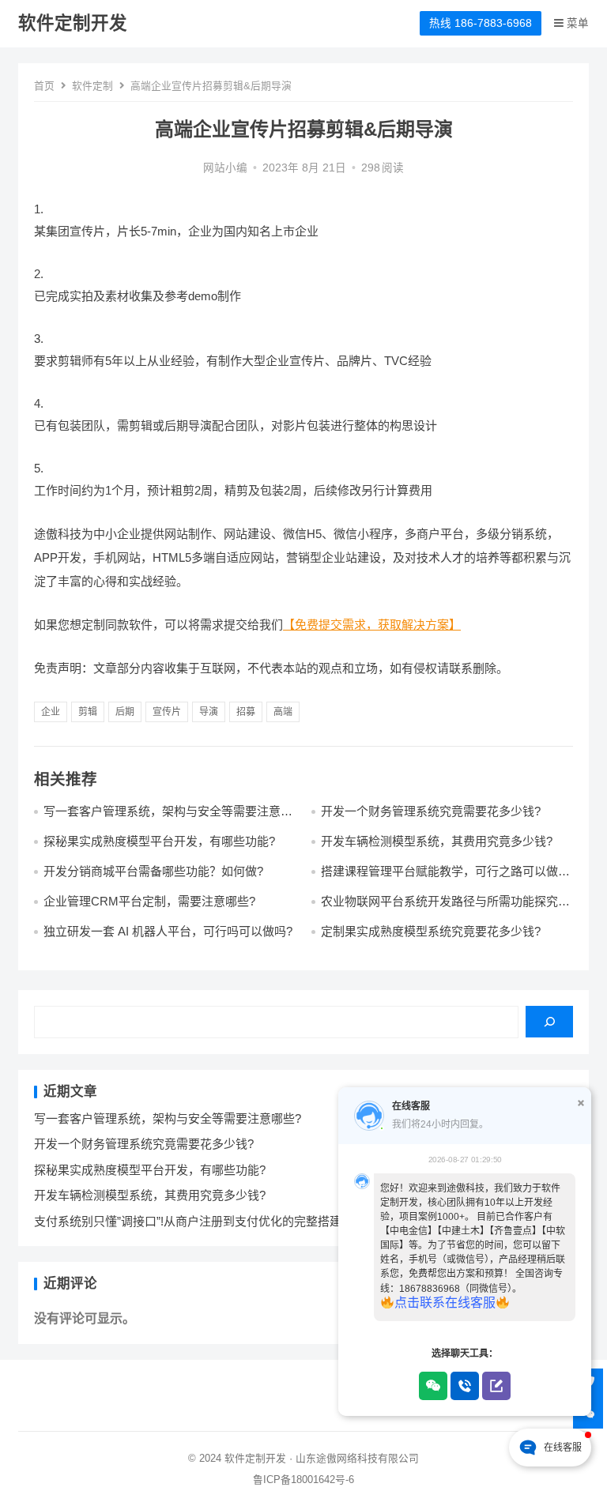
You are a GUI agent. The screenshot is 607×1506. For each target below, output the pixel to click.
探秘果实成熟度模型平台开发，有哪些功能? (159, 841)
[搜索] (549, 1021)
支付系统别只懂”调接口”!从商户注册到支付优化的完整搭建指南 (199, 1221)
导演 (208, 711)
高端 (282, 711)
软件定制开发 (72, 23)
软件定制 (92, 86)
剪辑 (87, 711)
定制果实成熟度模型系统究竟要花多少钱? (431, 931)
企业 (50, 711)
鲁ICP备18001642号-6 (303, 1479)
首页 (44, 86)
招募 (245, 711)
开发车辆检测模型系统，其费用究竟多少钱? (436, 841)
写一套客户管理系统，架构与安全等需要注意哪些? (167, 1118)
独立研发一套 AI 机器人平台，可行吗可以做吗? (167, 931)
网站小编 (225, 168)
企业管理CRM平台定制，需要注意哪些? (149, 901)
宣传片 (167, 711)
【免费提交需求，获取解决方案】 (372, 624)
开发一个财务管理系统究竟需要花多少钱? (431, 811)
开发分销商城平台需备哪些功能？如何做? (153, 871)
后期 (124, 711)
